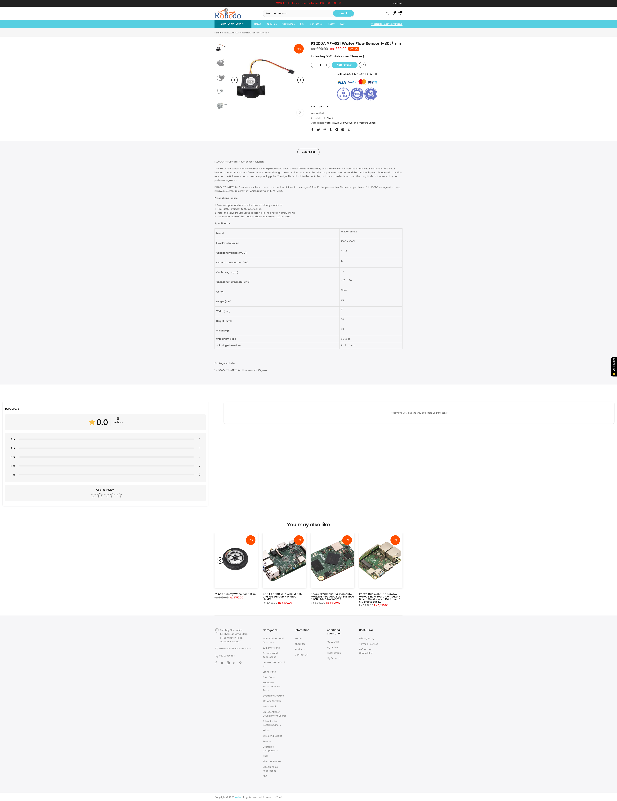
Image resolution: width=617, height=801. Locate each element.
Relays (266, 730)
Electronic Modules (273, 695)
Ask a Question (320, 106)
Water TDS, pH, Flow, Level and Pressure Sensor (350, 122)
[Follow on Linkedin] (234, 663)
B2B (302, 24)
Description (309, 151)
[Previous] (234, 80)
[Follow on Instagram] (228, 663)
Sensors (267, 741)
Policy (331, 24)
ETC (265, 776)
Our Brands (288, 24)
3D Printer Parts (271, 647)
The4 (279, 797)
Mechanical (269, 706)
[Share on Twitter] (318, 129)
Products (300, 649)
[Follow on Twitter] (222, 663)
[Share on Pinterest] (324, 129)
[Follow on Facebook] (216, 663)
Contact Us (316, 24)
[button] (105, 439)
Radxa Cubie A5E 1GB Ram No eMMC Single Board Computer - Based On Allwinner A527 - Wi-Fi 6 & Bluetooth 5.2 (380, 598)
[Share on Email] (342, 129)
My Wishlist (333, 642)
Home (257, 24)
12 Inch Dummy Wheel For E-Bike (235, 594)
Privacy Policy (366, 638)
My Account (333, 658)
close (220, 3)
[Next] (300, 80)
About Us (272, 24)
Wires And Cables (272, 736)
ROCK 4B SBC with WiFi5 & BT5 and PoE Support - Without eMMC (282, 596)
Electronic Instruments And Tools (272, 686)
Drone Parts (269, 671)
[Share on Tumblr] (330, 129)
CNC (265, 756)
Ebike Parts (269, 677)
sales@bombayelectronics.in (387, 24)
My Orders (332, 647)
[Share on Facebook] (312, 129)
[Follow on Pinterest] (240, 663)
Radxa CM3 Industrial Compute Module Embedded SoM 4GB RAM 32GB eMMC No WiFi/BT (332, 596)
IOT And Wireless (272, 701)
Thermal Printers (272, 761)
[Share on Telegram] (336, 129)
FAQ (342, 24)
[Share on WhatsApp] (349, 129)
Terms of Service (368, 644)
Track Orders (334, 653)
